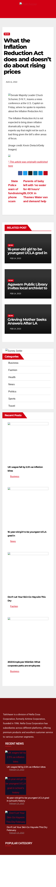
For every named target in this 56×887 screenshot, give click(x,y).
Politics (12, 391)
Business (13, 363)
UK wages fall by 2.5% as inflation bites (26, 766)
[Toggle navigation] (50, 13)
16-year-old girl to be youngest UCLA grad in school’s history (27, 253)
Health (12, 377)
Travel (11, 406)
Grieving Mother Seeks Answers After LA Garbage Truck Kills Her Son (28, 325)
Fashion (12, 370)
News (7, 34)
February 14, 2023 (16, 770)
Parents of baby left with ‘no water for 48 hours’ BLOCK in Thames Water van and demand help (35, 191)
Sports (11, 398)
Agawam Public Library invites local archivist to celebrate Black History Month (27, 290)
